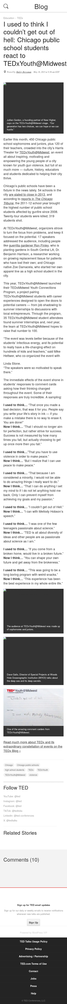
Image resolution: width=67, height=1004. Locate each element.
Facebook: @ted (12, 806)
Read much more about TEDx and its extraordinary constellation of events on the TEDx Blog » (32, 746)
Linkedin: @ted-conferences (18, 815)
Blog (34, 6)
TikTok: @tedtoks (12, 810)
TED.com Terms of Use (33, 963)
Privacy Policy (33, 949)
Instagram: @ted (12, 801)
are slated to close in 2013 (27, 194)
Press (33, 986)
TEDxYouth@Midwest (34, 152)
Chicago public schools (28, 764)
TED (33, 895)
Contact (33, 971)
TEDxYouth (42, 769)
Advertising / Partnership (33, 956)
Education (8, 18)
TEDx (20, 18)
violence (33, 774)
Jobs (33, 978)
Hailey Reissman (23, 71)
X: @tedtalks (10, 820)
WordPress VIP (39, 932)
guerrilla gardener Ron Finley (29, 245)
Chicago (9, 764)
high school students (14, 769)
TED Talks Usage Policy (33, 941)
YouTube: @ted (11, 796)
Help (33, 993)
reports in (28, 200)
